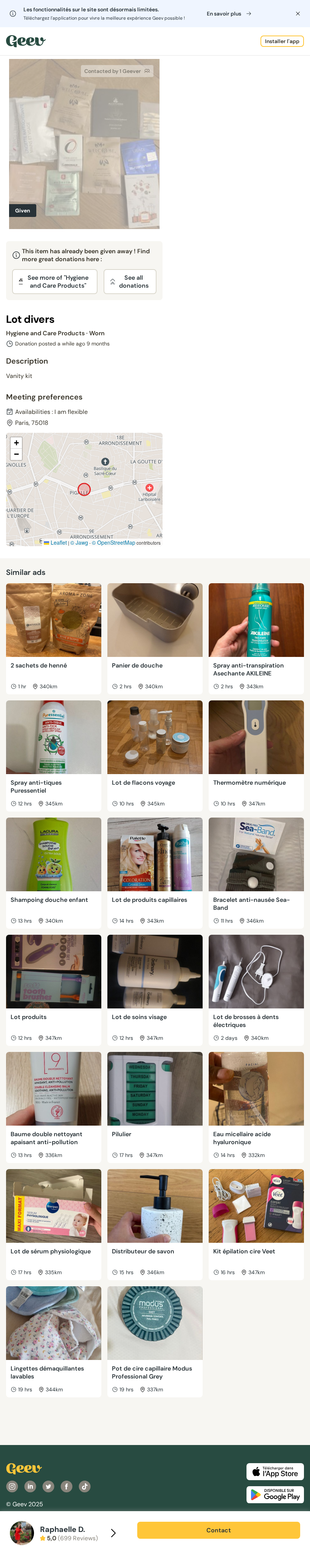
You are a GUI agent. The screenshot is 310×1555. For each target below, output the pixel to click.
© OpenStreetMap (113, 542)
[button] (16, 443)
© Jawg (79, 542)
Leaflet (58, 542)
